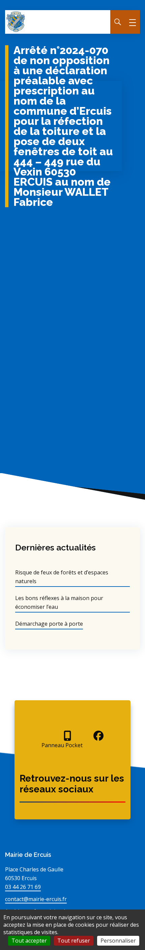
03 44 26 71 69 (23, 887)
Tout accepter (29, 940)
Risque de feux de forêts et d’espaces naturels (61, 577)
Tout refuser (73, 940)
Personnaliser (118, 940)
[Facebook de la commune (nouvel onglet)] (93, 736)
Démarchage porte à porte (49, 623)
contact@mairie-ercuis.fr (36, 899)
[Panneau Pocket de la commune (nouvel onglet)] (62, 736)
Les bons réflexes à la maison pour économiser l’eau (59, 602)
